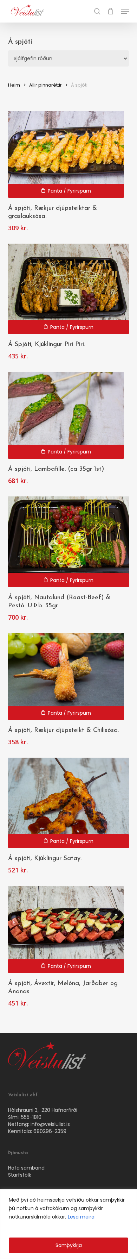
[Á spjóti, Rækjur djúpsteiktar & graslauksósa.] (66, 154)
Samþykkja (69, 1245)
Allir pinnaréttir (45, 85)
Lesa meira (81, 1216)
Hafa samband (26, 1167)
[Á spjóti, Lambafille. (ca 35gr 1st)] (66, 415)
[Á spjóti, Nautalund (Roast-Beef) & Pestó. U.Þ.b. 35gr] (68, 541)
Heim (14, 85)
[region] (68, 1224)
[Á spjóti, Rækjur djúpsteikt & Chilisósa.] (66, 676)
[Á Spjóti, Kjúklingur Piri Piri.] (68, 289)
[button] (125, 11)
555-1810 (31, 1117)
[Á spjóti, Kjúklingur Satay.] (68, 803)
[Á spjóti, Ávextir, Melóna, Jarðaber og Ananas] (66, 929)
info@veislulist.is (50, 1124)
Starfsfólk (19, 1174)
